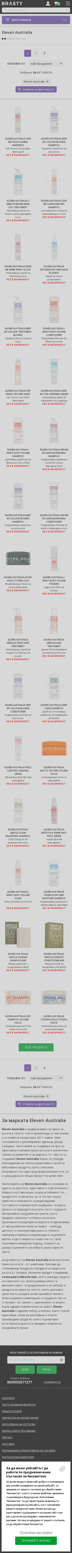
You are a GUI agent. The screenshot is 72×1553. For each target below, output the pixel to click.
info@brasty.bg (52, 1382)
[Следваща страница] (44, 53)
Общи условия (12, 1411)
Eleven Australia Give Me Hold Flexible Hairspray (18, 142)
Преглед (7, 1437)
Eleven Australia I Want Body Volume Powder (54, 581)
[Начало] (4, 39)
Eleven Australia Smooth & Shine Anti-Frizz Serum (54, 833)
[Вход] (48, 3)
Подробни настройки (36, 1532)
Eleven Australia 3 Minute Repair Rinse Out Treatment (18, 204)
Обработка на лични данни (20, 1417)
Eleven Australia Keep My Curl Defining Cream (54, 392)
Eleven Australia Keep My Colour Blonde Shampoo (54, 142)
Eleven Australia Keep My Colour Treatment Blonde (17, 332)
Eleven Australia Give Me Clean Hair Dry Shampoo (54, 204)
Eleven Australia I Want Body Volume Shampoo (18, 453)
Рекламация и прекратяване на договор (28, 1450)
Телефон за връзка (19, 1380)
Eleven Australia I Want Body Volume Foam (18, 895)
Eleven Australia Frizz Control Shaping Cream (17, 771)
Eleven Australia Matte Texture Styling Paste (54, 771)
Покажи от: (16, 63)
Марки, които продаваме (19, 1431)
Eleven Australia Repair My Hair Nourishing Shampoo (54, 453)
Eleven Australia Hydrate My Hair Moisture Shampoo (54, 895)
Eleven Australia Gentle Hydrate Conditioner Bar (54, 957)
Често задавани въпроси (19, 1404)
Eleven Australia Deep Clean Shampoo (54, 706)
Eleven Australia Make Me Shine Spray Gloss (18, 268)
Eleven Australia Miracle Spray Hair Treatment (18, 643)
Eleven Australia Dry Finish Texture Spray (18, 392)
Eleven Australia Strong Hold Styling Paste (54, 1019)
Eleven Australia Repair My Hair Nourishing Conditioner (54, 518)
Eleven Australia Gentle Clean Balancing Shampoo (18, 833)
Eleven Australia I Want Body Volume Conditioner (54, 332)
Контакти (8, 1398)
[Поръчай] (56, 3)
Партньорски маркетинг (18, 1457)
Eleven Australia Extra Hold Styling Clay (18, 579)
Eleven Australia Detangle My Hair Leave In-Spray (54, 270)
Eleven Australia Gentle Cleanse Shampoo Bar (18, 957)
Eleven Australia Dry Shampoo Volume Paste (18, 1019)
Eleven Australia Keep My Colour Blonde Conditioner (18, 708)
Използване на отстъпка (18, 1424)
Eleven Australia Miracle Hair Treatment (54, 643)
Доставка (8, 1444)
